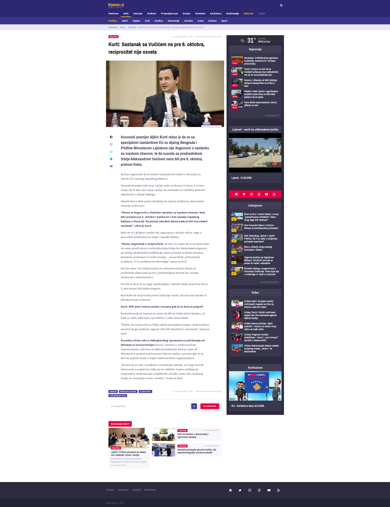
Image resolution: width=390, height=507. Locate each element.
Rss (274, 194)
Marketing (150, 489)
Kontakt (136, 489)
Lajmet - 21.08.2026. (255, 158)
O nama (110, 489)
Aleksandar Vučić (118, 395)
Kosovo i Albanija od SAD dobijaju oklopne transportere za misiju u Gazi (255, 83)
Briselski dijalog (128, 391)
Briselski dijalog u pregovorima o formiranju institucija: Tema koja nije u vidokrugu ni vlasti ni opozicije (255, 271)
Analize (186, 13)
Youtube (266, 194)
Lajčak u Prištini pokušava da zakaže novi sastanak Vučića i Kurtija (128, 448)
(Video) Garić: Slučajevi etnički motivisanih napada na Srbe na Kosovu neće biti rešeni (255, 304)
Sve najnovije (271, 115)
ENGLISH (248, 13)
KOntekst (200, 13)
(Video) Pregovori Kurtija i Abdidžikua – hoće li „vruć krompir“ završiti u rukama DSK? (255, 337)
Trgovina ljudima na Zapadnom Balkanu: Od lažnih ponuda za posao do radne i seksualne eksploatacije (255, 260)
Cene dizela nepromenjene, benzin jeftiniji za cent (255, 105)
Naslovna (113, 13)
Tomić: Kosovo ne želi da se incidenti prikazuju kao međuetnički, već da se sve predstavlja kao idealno (255, 72)
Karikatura (215, 13)
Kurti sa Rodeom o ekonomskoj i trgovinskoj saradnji (187, 434)
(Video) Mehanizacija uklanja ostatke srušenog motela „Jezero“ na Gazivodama (255, 348)
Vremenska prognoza (255, 40)
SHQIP (261, 13)
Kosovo (113, 391)
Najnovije (255, 49)
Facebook (236, 194)
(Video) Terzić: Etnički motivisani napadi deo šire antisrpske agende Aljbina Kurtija (255, 315)
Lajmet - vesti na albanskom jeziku (255, 129)
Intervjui (137, 13)
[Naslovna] (116, 5)
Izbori (125, 20)
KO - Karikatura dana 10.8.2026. (255, 391)
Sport (224, 20)
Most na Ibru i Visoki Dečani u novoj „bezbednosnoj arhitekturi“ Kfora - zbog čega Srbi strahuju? (255, 217)
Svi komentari (209, 406)
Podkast (151, 13)
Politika (112, 20)
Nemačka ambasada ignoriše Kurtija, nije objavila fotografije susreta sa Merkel (187, 449)
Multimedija (232, 13)
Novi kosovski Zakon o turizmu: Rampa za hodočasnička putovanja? (255, 228)
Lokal (201, 20)
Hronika (188, 20)
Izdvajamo (255, 205)
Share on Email (111, 166)
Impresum (123, 489)
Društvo (159, 20)
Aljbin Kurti (145, 391)
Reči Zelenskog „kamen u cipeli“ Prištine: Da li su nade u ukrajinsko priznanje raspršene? (255, 238)
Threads (259, 194)
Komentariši (194, 406)
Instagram (251, 194)
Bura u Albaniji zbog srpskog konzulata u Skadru (255, 249)
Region (136, 20)
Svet (147, 20)
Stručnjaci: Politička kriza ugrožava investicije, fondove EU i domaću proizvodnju (255, 60)
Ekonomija (173, 20)
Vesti (125, 13)
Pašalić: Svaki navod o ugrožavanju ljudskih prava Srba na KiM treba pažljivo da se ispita (255, 94)
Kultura (212, 20)
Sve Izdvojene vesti (269, 282)
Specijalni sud (170, 13)
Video (255, 292)
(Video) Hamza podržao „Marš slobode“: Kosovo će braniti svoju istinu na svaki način (255, 326)
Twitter (244, 194)
